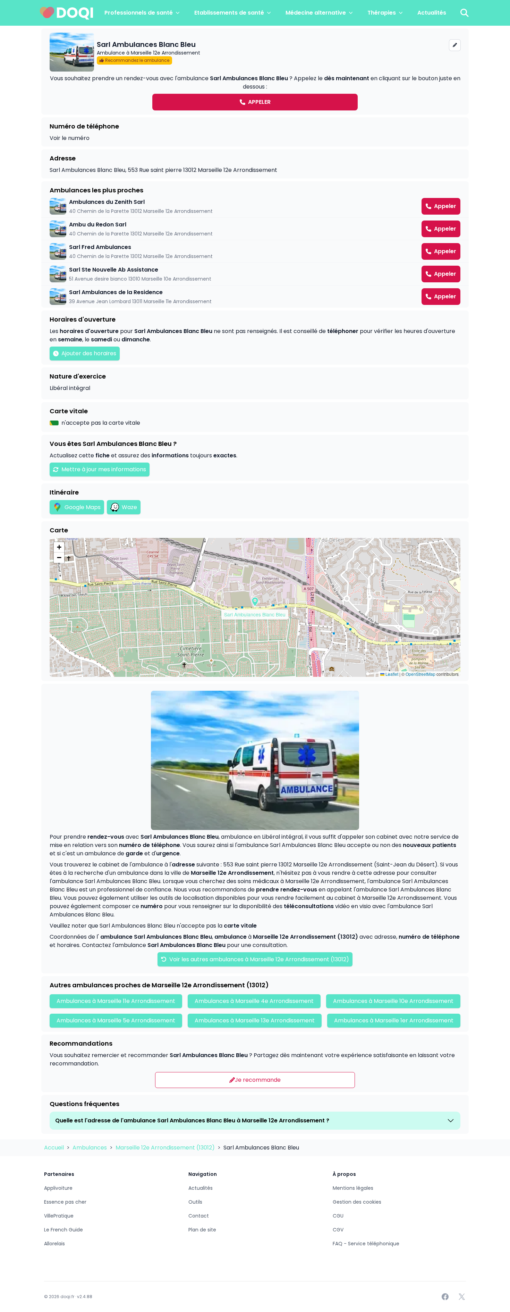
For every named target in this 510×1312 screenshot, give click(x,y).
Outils (195, 1201)
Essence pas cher (65, 1201)
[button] (255, 601)
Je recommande (258, 1080)
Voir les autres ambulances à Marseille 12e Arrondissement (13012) (258, 959)
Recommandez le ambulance (137, 60)
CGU (338, 1215)
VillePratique (59, 1215)
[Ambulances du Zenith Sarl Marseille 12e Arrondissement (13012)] (255, 206)
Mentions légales (353, 1188)
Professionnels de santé (138, 13)
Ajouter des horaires (88, 353)
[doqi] (66, 13)
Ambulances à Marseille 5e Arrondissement (116, 1020)
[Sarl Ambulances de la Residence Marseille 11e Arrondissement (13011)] (255, 296)
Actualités (431, 13)
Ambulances (90, 1148)
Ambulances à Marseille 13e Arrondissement (255, 1020)
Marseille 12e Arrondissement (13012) (166, 1148)
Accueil (54, 1148)
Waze (129, 507)
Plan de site (202, 1229)
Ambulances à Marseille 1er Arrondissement (393, 1020)
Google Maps (83, 507)
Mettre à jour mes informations (103, 469)
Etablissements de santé (229, 13)
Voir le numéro (70, 138)
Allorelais (54, 1243)
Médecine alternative (316, 13)
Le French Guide (63, 1229)
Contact (198, 1215)
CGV (338, 1229)
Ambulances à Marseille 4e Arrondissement (254, 1001)
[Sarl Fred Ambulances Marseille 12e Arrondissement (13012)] (255, 251)
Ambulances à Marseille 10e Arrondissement (393, 1001)
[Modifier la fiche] (454, 45)
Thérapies (381, 13)
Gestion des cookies (357, 1201)
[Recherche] (464, 13)
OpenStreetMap (420, 674)
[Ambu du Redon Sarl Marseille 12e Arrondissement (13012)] (255, 229)
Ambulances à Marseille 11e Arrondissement (116, 1001)
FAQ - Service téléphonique (366, 1243)
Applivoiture (58, 1188)
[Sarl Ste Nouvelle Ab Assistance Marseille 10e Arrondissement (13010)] (255, 274)
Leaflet (391, 674)
